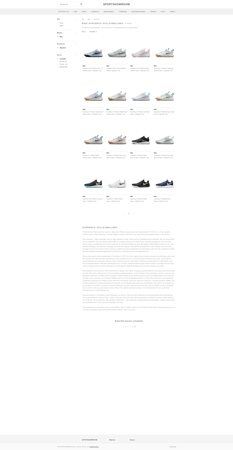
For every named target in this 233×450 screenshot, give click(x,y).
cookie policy (94, 447)
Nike (61, 37)
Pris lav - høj (63, 64)
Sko (83, 19)
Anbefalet (63, 59)
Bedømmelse (64, 67)
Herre (61, 23)
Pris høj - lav (63, 61)
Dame (61, 25)
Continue (172, 447)
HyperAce (63, 48)
